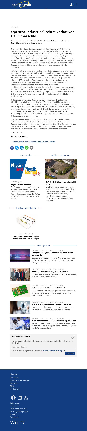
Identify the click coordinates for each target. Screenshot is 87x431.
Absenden (70, 353)
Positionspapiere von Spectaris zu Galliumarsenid (34, 142)
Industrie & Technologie (56, 251)
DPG (12, 386)
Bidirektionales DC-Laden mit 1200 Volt (48, 288)
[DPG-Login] (71, 4)
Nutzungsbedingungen (19, 411)
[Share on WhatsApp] (27, 148)
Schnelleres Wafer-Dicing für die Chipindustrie (51, 304)
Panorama (14, 383)
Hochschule (15, 389)
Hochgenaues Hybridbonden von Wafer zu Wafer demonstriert (52, 254)
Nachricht (44, 251)
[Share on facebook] (12, 148)
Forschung (14, 377)
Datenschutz (15, 403)
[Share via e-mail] (31, 148)
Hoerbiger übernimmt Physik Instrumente (50, 271)
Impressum (14, 406)
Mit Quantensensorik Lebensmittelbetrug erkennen (54, 320)
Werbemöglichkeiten (18, 409)
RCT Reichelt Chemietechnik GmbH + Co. (61, 183)
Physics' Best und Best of (21, 184)
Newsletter (14, 417)
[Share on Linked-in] (22, 148)
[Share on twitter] (17, 148)
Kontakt (13, 414)
